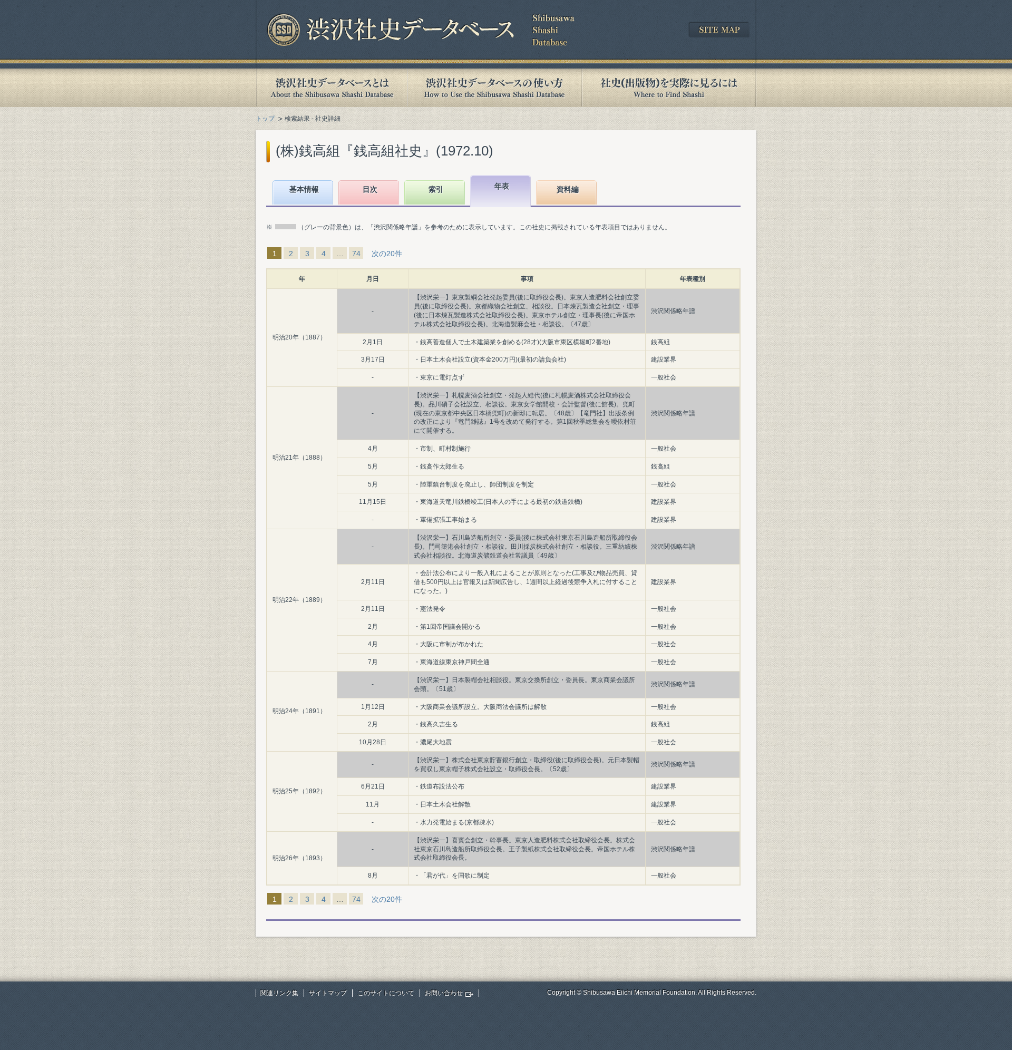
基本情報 (304, 189)
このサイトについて (385, 993)
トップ (265, 118)
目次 (370, 189)
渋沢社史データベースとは (331, 88)
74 (356, 253)
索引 (436, 189)
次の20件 (387, 253)
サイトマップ (328, 993)
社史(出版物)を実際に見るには (668, 88)
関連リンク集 (279, 993)
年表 (501, 186)
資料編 (568, 189)
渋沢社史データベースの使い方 (494, 88)
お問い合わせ (444, 993)
